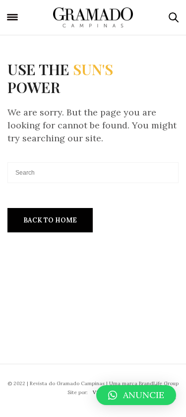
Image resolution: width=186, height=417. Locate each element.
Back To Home (50, 220)
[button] (136, 395)
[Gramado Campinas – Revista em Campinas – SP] (93, 17)
